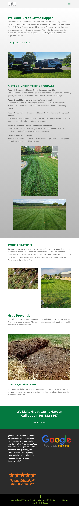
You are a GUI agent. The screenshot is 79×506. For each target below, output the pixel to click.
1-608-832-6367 (47, 415)
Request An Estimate (20, 42)
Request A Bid (39, 422)
